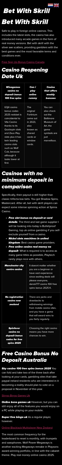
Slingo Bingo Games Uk (16, 395)
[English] (56, 5)
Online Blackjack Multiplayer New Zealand (27, 427)
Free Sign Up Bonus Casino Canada (23, 62)
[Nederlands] (51, 5)
